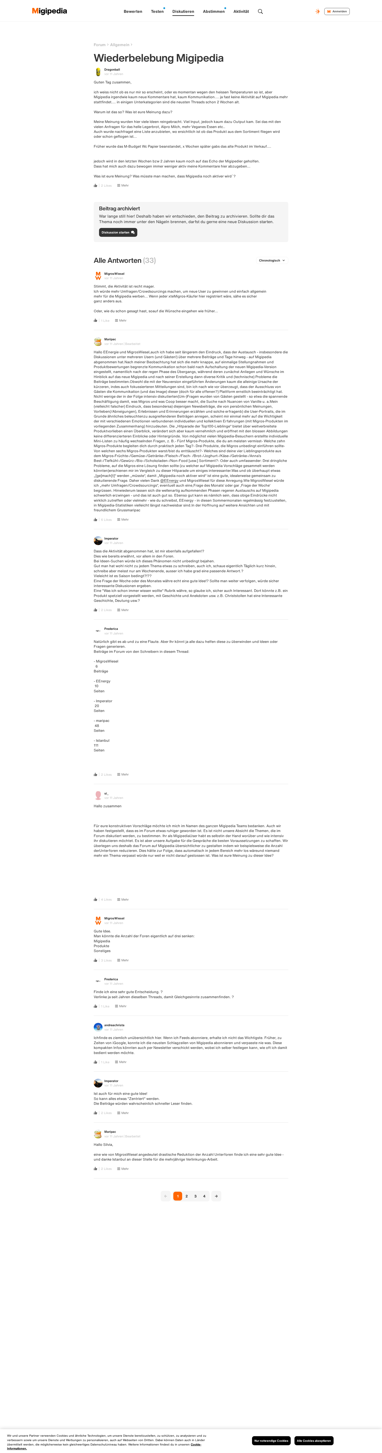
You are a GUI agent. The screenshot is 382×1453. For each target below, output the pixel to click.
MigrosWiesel (114, 273)
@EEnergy (169, 480)
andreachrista (114, 1025)
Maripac (110, 339)
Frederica (111, 628)
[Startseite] (49, 11)
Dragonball (112, 69)
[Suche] (260, 11)
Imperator (111, 538)
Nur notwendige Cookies (271, 1441)
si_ (106, 793)
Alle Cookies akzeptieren (314, 1441)
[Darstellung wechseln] (318, 11)
